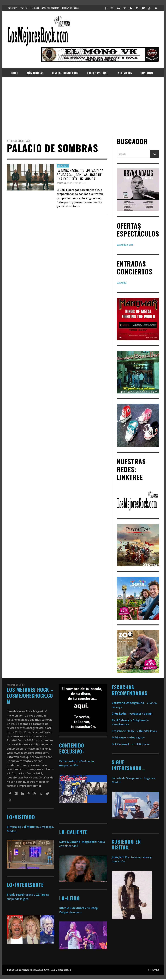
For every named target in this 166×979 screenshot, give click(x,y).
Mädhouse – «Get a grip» (128, 737)
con (74, 908)
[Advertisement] (83, 107)
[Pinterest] (124, 8)
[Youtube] (149, 8)
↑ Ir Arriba (153, 969)
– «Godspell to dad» (132, 713)
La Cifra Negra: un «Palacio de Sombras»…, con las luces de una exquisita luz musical (80, 174)
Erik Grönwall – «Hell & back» (131, 744)
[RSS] (131, 8)
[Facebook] (106, 8)
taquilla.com (125, 244)
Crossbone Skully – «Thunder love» (134, 731)
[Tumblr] (137, 8)
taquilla (121, 282)
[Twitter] (143, 8)
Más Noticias (62, 166)
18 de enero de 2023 (76, 183)
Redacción (61, 183)
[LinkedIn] (118, 8)
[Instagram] (112, 8)
